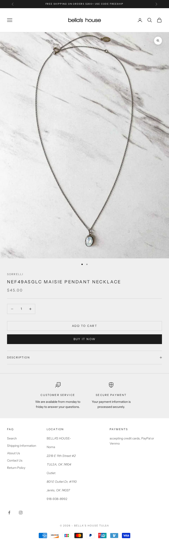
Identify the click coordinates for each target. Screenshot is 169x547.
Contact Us (14, 460)
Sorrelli (15, 274)
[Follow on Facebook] (9, 512)
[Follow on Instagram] (20, 512)
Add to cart (84, 325)
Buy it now (84, 339)
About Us (13, 453)
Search (12, 438)
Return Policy (16, 468)
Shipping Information (21, 446)
